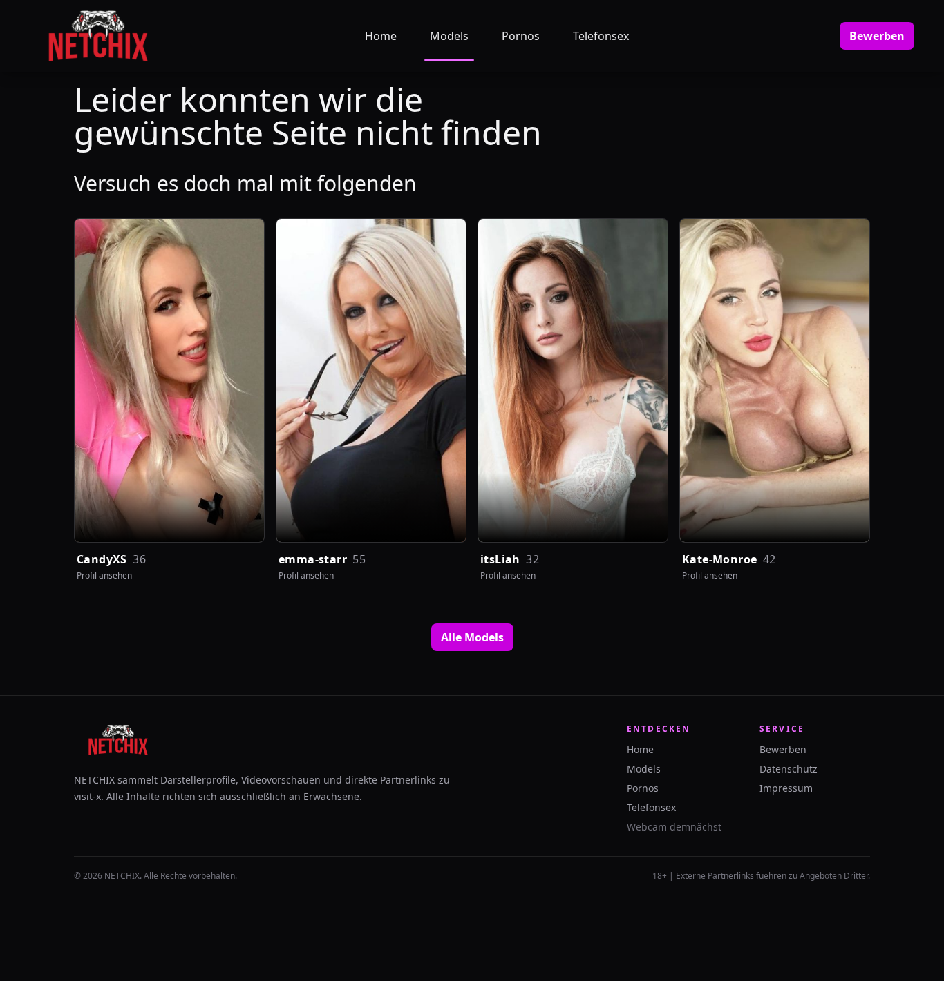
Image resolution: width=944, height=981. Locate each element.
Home (381, 35)
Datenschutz (788, 768)
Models (449, 35)
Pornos (521, 35)
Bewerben (877, 35)
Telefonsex (601, 35)
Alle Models (472, 637)
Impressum (786, 788)
